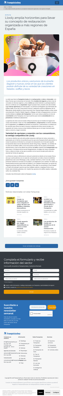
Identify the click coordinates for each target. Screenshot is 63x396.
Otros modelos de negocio (44, 384)
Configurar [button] (56, 392)
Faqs (22, 363)
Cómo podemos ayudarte (50, 382)
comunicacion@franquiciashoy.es (13, 360)
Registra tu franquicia (17, 384)
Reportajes (24, 350)
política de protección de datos (24, 287)
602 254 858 (7, 355)
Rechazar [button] (47, 392)
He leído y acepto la (19, 287)
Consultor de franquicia (12, 382)
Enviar (32, 292)
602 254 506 (7, 362)
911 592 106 (7, 343)
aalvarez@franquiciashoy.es (12, 353)
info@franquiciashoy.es (10, 342)
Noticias (23, 348)
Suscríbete (52, 307)
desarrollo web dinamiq (54, 387)
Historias (23, 356)
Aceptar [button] (41, 392)
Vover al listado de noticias (31, 246)
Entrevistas (24, 353)
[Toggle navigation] (57, 2)
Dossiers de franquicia (30, 384)
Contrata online (53, 350)
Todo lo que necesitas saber (35, 382)
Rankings (23, 341)
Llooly (34, 174)
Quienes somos (23, 382)
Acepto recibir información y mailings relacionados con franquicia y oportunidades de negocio (29, 285)
